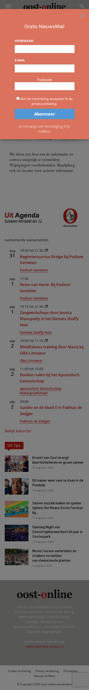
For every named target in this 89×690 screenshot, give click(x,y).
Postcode (44, 80)
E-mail (20, 60)
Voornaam (24, 41)
